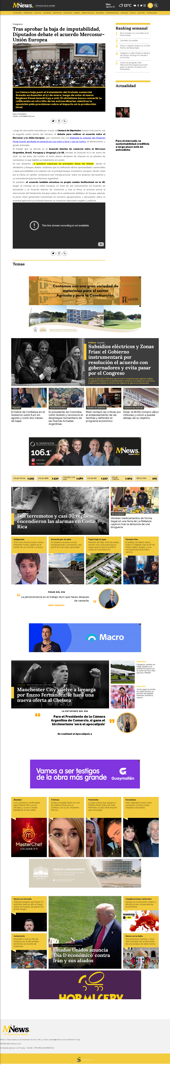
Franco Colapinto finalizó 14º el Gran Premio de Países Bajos (135, 47)
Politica (37, 13)
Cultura (141, 13)
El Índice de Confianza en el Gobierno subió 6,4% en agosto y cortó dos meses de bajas (28, 416)
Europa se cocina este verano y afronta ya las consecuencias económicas (141, 904)
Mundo (77, 13)
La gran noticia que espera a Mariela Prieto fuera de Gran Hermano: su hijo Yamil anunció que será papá (102, 806)
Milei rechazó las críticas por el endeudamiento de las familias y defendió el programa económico (103, 416)
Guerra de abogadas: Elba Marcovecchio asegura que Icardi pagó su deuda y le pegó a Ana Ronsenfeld (133, 66)
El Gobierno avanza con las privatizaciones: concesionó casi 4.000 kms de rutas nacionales (66, 544)
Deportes (57, 13)
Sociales (124, 13)
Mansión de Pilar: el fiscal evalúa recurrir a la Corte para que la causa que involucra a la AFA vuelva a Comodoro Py (103, 546)
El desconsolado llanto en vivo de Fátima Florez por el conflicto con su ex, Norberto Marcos (65, 806)
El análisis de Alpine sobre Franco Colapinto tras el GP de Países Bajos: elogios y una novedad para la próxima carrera (140, 547)
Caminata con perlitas (129, 40)
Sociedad (47, 13)
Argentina (27, 13)
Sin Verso (100, 13)
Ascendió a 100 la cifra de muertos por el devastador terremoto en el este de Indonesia (26, 942)
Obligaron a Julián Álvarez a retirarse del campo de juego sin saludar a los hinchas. (135, 55)
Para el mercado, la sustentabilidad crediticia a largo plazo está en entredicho (132, 145)
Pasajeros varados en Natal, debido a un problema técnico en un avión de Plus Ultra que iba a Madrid (146, 668)
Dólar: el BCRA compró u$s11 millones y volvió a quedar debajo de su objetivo (141, 414)
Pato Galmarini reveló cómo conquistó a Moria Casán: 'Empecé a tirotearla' (139, 805)
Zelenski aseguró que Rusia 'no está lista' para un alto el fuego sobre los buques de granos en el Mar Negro (29, 905)
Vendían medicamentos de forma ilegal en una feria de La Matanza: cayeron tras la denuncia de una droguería (131, 523)
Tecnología (152, 13)
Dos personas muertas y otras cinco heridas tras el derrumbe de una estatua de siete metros (141, 941)
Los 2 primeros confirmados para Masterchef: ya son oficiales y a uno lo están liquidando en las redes (27, 806)
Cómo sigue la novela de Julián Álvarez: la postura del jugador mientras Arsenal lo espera (146, 693)
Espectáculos (88, 13)
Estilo (133, 13)
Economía (17, 13)
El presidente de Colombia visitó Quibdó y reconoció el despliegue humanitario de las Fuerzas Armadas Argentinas (66, 417)
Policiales (67, 13)
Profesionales (112, 13)
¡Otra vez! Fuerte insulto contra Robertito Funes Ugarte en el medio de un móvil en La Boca (28, 544)
